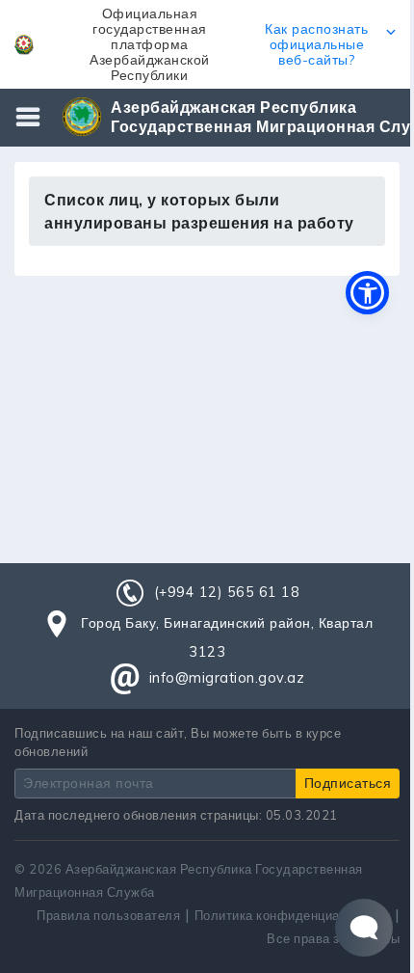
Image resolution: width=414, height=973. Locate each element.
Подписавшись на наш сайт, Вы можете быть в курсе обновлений (177, 742)
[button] (207, 44)
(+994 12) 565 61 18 (227, 592)
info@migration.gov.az (227, 678)
